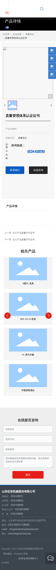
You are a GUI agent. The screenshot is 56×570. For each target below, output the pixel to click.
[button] (5, 394)
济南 (25, 554)
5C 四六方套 (28, 355)
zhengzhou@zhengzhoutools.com (24, 529)
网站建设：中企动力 (13, 554)
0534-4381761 (36, 151)
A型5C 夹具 (28, 283)
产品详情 (13, 21)
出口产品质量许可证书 (24, 239)
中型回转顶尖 (28, 390)
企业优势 (17, 34)
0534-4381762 (17, 500)
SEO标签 (5, 562)
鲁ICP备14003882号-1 (28, 558)
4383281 (25, 524)
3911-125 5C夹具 (28, 319)
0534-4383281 (17, 504)
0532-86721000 (22, 509)
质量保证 (29, 34)
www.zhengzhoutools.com (19, 533)
